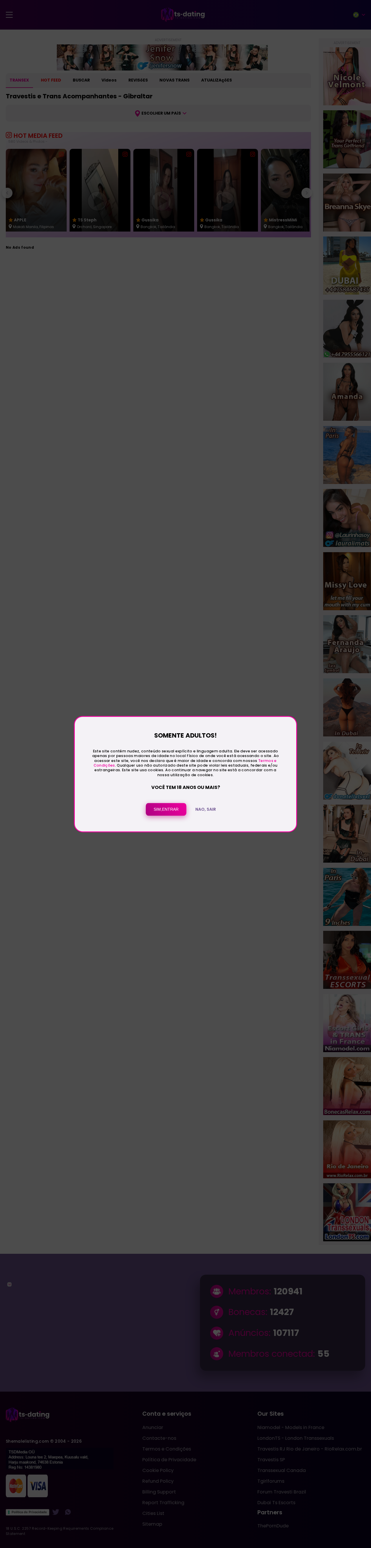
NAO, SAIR (205, 809)
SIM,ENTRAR (166, 809)
